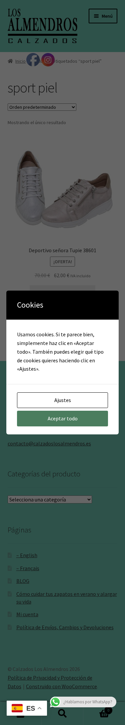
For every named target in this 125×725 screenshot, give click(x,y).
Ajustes (62, 400)
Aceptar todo (63, 418)
